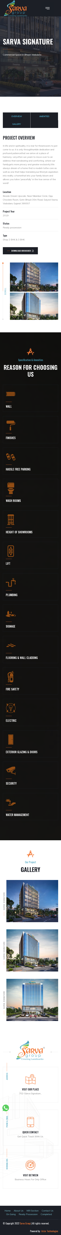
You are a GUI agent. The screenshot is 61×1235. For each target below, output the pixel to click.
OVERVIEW (16, 116)
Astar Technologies (49, 1231)
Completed (46, 1214)
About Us (18, 1210)
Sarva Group (25, 1223)
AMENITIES (44, 116)
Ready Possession (28, 1214)
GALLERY (16, 124)
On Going (11, 1214)
